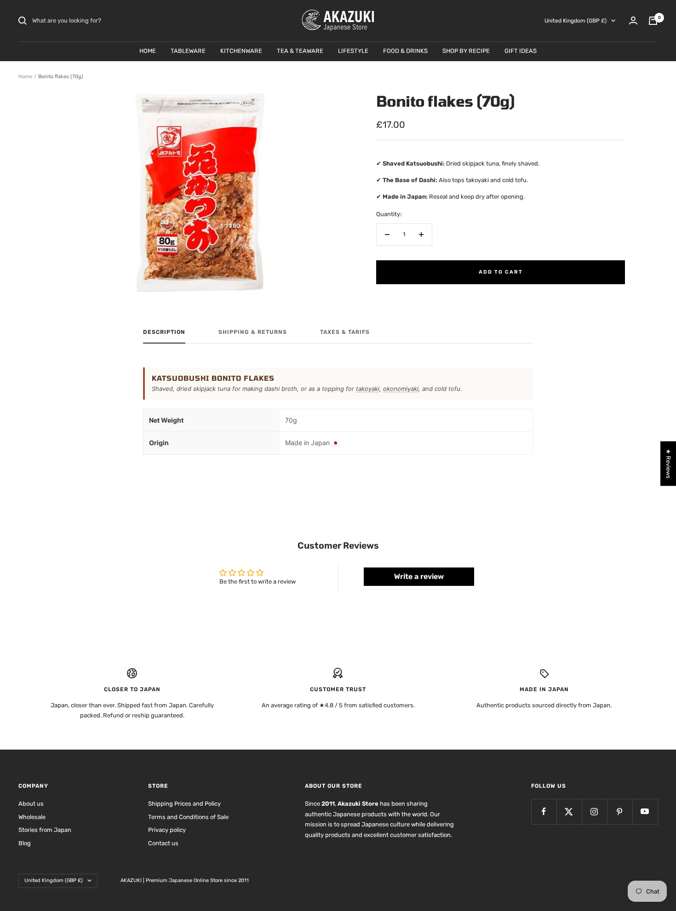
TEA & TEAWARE (300, 50)
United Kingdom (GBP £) (575, 20)
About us (31, 803)
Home (25, 77)
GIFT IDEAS (520, 50)
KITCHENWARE (241, 50)
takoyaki (367, 388)
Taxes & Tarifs (345, 332)
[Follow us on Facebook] (543, 811)
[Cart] (653, 21)
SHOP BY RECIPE (466, 50)
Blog (24, 843)
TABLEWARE (188, 50)
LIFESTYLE (353, 50)
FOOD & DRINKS (405, 50)
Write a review (419, 576)
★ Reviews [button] (668, 463)
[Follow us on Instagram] (594, 811)
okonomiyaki (400, 388)
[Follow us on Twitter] (569, 811)
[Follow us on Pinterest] (619, 811)
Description (164, 332)
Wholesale (32, 817)
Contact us (163, 843)
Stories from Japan (44, 829)
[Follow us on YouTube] (645, 811)
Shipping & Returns (252, 332)
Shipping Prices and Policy (184, 803)
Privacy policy (167, 829)
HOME (147, 50)
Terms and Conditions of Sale (188, 817)
